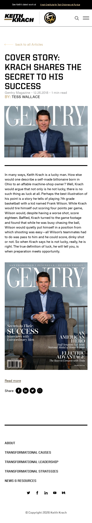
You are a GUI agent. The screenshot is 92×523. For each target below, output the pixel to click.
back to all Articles (29, 44)
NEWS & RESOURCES (20, 481)
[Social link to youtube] (54, 493)
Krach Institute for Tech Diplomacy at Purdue (60, 4)
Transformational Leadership (31, 462)
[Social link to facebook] (37, 493)
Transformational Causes (28, 452)
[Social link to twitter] (28, 493)
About (10, 443)
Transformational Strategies (31, 471)
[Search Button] (77, 18)
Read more (13, 381)
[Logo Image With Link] (50, 18)
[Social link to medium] (63, 493)
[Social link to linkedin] (46, 493)
